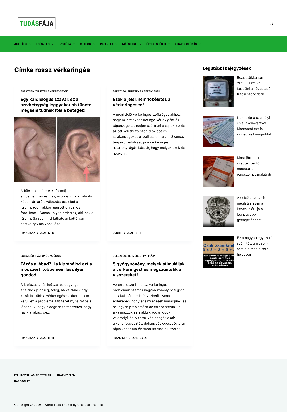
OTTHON (85, 44)
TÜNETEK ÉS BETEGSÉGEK (51, 91)
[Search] (271, 23)
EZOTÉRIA (65, 44)
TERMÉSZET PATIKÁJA (142, 255)
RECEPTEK (106, 44)
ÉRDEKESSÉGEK (156, 44)
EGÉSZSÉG (43, 44)
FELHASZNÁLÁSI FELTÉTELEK (32, 375)
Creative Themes (90, 405)
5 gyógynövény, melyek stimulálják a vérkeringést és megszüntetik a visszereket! (149, 269)
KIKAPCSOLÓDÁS (186, 44)
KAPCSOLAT (22, 381)
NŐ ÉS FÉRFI (129, 44)
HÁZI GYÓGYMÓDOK (48, 255)
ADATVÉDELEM (65, 375)
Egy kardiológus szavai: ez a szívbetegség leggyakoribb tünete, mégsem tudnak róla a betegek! (56, 105)
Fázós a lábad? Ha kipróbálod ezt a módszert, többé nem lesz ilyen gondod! (56, 269)
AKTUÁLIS (20, 44)
